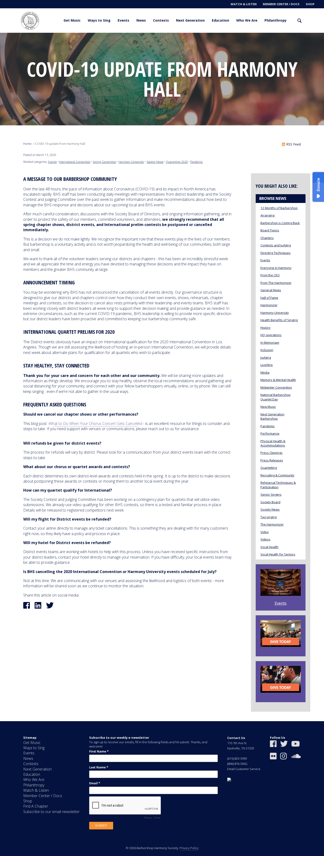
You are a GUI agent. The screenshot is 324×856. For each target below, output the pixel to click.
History (265, 327)
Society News (155, 162)
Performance (269, 433)
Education (220, 20)
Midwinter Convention (276, 387)
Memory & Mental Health (278, 380)
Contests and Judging (275, 245)
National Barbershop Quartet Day (275, 397)
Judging (265, 357)
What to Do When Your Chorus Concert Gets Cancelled (95, 423)
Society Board (270, 502)
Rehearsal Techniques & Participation (278, 484)
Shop (310, 4)
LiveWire (266, 365)
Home (27, 144)
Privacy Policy (189, 848)
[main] (162, 377)
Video (264, 532)
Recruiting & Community (277, 475)
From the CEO (270, 275)
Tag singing (268, 517)
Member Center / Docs (281, 4)
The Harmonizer (272, 524)
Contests (161, 20)
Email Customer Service (243, 769)
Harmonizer (269, 305)
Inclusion (266, 350)
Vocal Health (269, 547)
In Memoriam (269, 342)
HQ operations (271, 335)
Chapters (267, 238)
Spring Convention (104, 162)
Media (264, 372)
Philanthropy (275, 20)
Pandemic (196, 162)
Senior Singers (271, 494)
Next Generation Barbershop (272, 416)
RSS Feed (293, 144)
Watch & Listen (244, 4)
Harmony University (131, 162)
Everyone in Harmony (276, 268)
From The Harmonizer (276, 283)
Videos (265, 539)
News (141, 20)
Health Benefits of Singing (279, 320)
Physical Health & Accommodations (272, 443)
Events (123, 20)
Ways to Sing (99, 20)
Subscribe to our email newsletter (51, 811)
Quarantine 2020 (177, 162)
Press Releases (271, 460)
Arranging (267, 215)
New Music (268, 406)
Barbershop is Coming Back (280, 223)
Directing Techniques (275, 253)
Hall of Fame (269, 298)
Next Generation (190, 20)
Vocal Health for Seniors (277, 554)
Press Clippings (271, 453)
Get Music (72, 20)
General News (270, 290)
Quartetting (268, 468)
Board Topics (269, 230)
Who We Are (246, 20)
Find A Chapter (35, 806)
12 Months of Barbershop (279, 208)
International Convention (74, 162)
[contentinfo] (162, 788)
